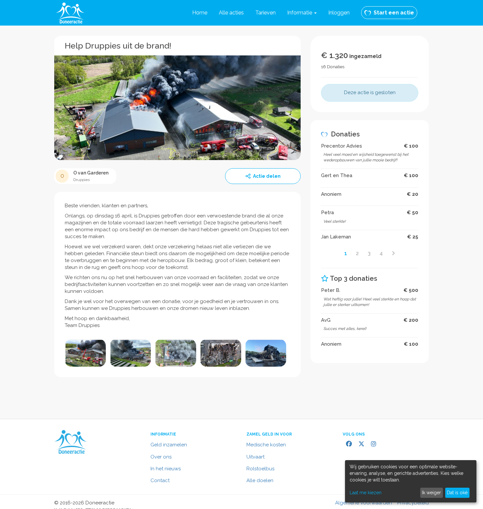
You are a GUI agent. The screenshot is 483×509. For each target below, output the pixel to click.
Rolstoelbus (260, 469)
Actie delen (267, 176)
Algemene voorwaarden (363, 503)
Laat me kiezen (365, 492)
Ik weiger (431, 492)
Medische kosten (266, 445)
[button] (302, 13)
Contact (160, 480)
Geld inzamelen (168, 445)
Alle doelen (259, 480)
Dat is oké (457, 492)
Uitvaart (255, 457)
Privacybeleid (413, 503)
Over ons (161, 457)
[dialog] (410, 481)
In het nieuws (165, 469)
